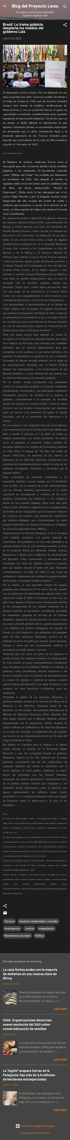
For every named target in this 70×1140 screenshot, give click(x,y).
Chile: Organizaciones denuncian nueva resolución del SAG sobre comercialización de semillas (27, 1024)
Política (39, 935)
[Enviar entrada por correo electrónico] (5, 914)
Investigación (12, 928)
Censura (9, 921)
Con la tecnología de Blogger (37, 1126)
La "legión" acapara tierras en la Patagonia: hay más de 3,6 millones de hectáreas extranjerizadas (29, 1075)
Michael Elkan (44, 1133)
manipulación (46, 928)
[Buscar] (65, 7)
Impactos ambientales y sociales (38, 921)
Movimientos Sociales (17, 935)
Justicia (29, 928)
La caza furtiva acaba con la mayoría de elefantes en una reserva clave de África (30, 974)
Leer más (60, 1009)
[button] (65, 25)
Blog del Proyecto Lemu (35, 6)
